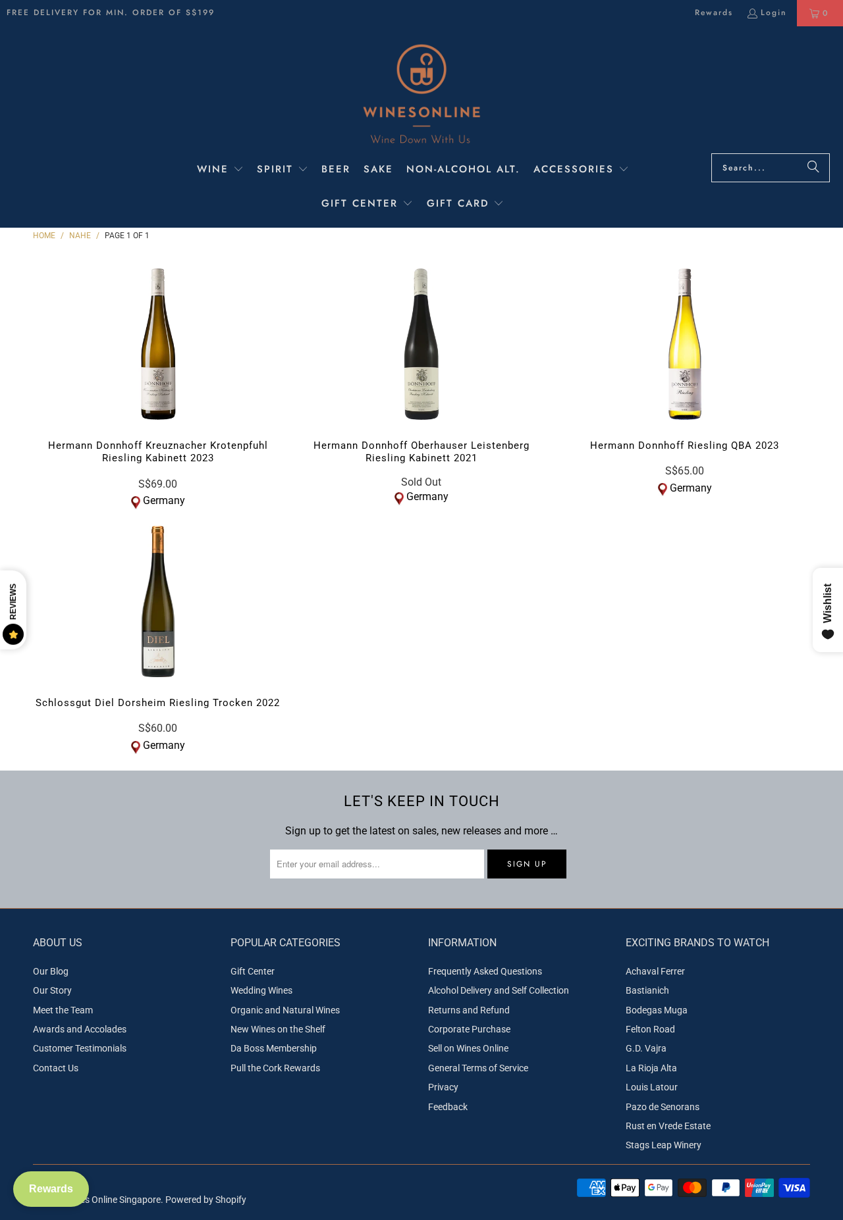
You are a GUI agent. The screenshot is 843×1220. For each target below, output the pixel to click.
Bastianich (647, 990)
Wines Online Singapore (113, 1199)
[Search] (813, 167)
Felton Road (650, 1029)
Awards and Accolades (79, 1029)
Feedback (448, 1107)
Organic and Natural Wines (285, 1010)
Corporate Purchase (469, 1029)
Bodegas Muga (657, 1010)
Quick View (157, 372)
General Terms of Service (478, 1068)
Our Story (52, 990)
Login (774, 12)
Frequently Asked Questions (485, 971)
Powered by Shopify (205, 1199)
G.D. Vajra (646, 1048)
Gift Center (253, 971)
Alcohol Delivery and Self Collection (498, 990)
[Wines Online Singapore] (421, 93)
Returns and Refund (469, 1010)
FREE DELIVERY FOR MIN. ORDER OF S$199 (111, 12)
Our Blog (50, 971)
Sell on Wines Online (468, 1048)
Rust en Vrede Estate (668, 1126)
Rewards (714, 12)
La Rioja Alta (651, 1068)
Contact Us (55, 1068)
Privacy (443, 1087)
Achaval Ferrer (655, 971)
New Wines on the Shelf (278, 1029)
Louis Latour (652, 1087)
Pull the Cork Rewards (275, 1068)
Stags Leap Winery (663, 1145)
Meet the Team (63, 1010)
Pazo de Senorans (662, 1107)
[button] (220, 170)
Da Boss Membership (274, 1048)
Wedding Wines (261, 990)
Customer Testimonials (79, 1048)
